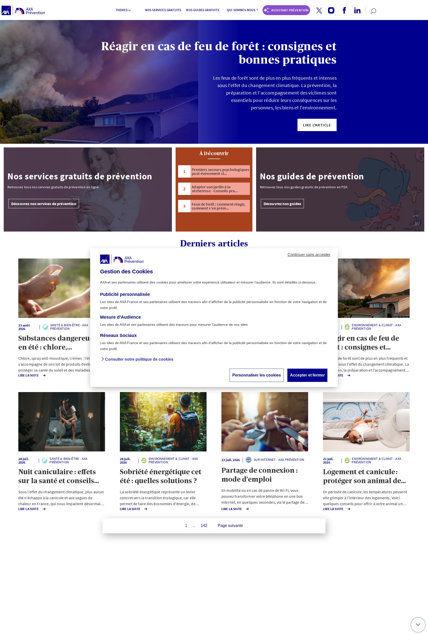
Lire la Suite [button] (28, 375)
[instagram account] (329, 10)
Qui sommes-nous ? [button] (242, 10)
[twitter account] (317, 11)
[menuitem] (123, 10)
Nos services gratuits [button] (163, 10)
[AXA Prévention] (23, 11)
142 (204, 525)
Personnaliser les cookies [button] (256, 375)
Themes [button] (122, 10)
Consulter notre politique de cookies (139, 359)
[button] (319, 10)
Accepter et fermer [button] (307, 375)
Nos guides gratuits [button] (202, 10)
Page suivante (230, 525)
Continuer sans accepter (309, 255)
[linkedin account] (355, 10)
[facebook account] (342, 10)
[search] (370, 10)
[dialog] (214, 317)
